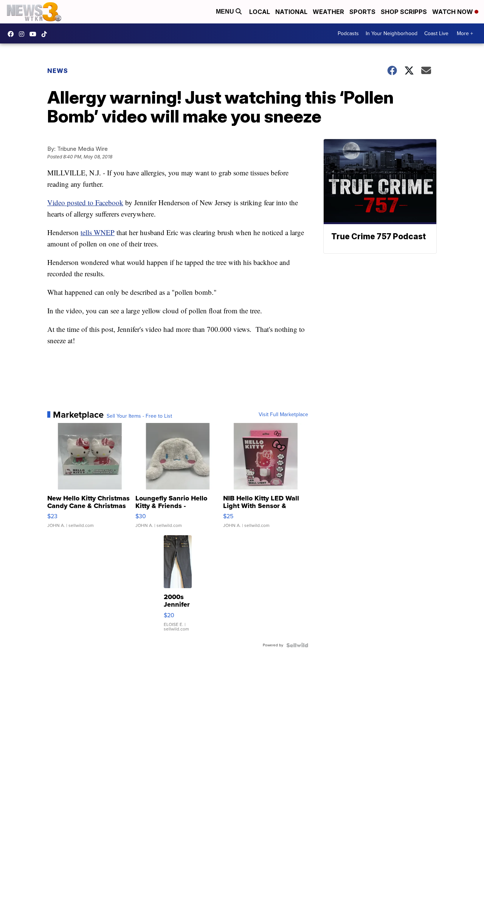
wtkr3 (23, 34)
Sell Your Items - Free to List (139, 416)
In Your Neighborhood (391, 33)
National (291, 11)
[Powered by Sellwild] (297, 645)
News (57, 70)
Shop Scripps (404, 11)
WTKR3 (12, 34)
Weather (328, 11)
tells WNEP (98, 232)
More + (465, 33)
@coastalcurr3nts (46, 34)
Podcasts (348, 33)
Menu (226, 11)
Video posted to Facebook (85, 202)
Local (259, 11)
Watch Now (453, 11)
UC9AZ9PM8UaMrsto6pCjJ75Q (34, 34)
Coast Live (436, 33)
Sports (362, 11)
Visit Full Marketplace (283, 414)
